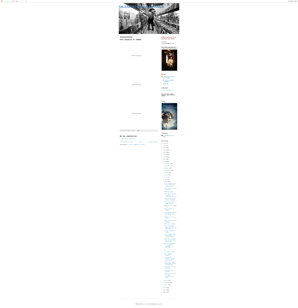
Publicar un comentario (128, 138)
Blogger (160, 304)
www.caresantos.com (168, 90)
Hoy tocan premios (169, 251)
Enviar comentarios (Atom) (137, 144)
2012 (164, 152)
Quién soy (166, 83)
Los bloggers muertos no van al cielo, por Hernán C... (170, 214)
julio (166, 175)
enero (166, 285)
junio (166, 177)
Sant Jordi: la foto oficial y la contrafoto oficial (170, 195)
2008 (164, 161)
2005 (164, 292)
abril (166, 181)
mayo (166, 179)
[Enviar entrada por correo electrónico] (138, 130)
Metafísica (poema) (169, 224)
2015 (164, 145)
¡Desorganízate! (168, 191)
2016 (164, 143)
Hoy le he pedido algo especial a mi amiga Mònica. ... (170, 227)
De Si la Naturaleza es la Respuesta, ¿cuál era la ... (170, 185)
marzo (166, 280)
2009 (164, 159)
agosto (166, 172)
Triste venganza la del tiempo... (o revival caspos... (170, 235)
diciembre (167, 163)
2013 (164, 150)
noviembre (167, 165)
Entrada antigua (153, 142)
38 (164, 249)
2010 (164, 157)
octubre (166, 168)
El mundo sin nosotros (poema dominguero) (169, 259)
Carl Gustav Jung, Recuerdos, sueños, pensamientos (170, 263)
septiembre (167, 170)
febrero (166, 282)
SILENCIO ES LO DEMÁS (141, 7)
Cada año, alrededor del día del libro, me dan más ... (170, 240)
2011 (164, 154)
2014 (164, 147)
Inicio (140, 142)
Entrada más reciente (126, 142)
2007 (164, 287)
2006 (164, 290)
